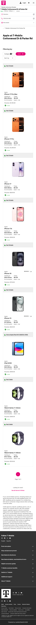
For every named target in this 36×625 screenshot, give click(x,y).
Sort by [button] (9, 58)
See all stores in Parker (18, 490)
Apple (19, 54)
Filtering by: (7, 49)
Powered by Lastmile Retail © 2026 (18, 622)
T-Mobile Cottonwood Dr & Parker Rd (14, 28)
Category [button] (7, 54)
